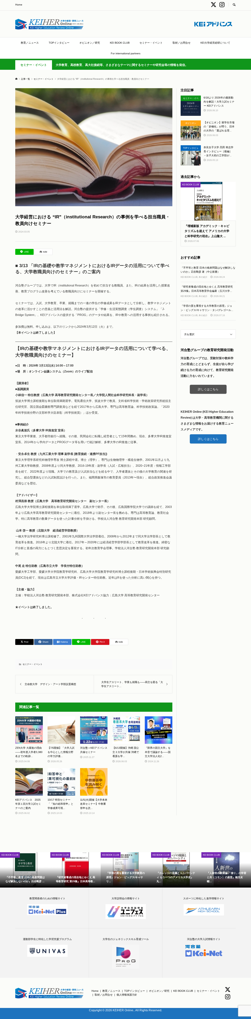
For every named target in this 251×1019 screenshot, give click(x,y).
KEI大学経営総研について (215, 42)
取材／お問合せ (182, 42)
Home (18, 4)
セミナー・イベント (151, 42)
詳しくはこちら (208, 389)
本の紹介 (203, 277)
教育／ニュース (30, 42)
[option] (25, 870)
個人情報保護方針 (126, 994)
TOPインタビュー (59, 42)
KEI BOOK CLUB (120, 42)
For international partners (125, 53)
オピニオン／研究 (89, 42)
